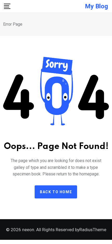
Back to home (56, 192)
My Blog (96, 6)
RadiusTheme (92, 229)
